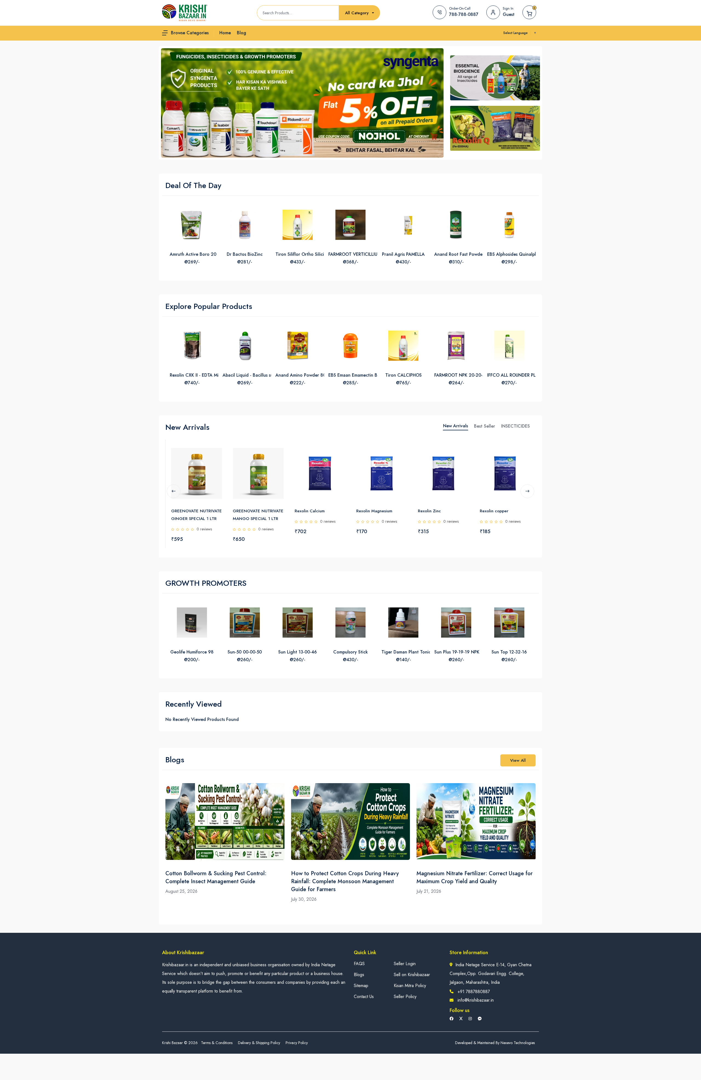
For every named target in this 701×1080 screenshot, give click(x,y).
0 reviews (204, 529)
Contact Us (364, 996)
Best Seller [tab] (484, 426)
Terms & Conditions (216, 1042)
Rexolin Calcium (310, 511)
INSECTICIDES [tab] (515, 426)
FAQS (359, 963)
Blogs (359, 974)
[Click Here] (217, 453)
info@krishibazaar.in (476, 1000)
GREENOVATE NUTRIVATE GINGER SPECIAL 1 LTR (196, 515)
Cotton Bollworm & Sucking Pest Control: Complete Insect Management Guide (215, 877)
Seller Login (405, 963)
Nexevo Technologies (518, 1042)
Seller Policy (405, 996)
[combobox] (359, 13)
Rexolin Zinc (429, 511)
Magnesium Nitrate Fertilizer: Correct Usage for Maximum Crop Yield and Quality (474, 877)
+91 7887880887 (474, 991)
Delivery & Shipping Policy (259, 1042)
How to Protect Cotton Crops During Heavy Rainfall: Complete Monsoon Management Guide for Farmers (345, 881)
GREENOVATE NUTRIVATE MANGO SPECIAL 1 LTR (258, 515)
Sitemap (361, 985)
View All (518, 760)
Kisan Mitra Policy (410, 985)
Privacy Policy (297, 1042)
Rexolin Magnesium (374, 511)
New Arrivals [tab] (455, 426)
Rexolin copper (494, 511)
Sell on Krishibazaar (412, 974)
